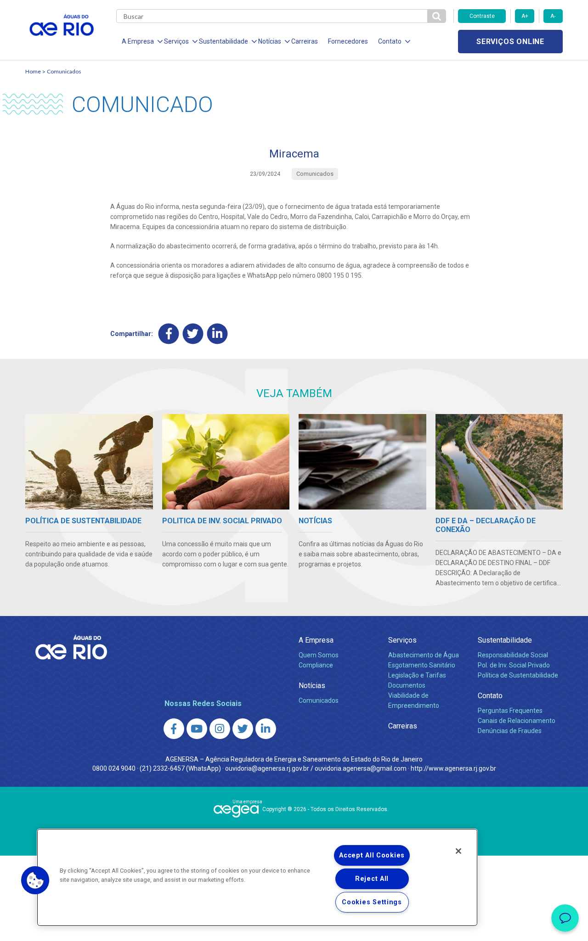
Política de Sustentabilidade (518, 675)
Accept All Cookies (372, 855)
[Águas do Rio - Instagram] (219, 728)
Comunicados (64, 71)
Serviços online (510, 41)
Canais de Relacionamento (516, 720)
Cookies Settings (372, 902)
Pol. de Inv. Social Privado (514, 665)
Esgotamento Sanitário (421, 665)
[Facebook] (168, 333)
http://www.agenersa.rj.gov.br (453, 768)
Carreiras (304, 41)
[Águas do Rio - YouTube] (197, 728)
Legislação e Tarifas (417, 675)
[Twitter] (193, 333)
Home (33, 71)
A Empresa (316, 640)
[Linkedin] (217, 333)
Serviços (402, 640)
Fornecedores (348, 41)
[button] (35, 880)
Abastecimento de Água (423, 655)
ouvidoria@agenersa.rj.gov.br (267, 768)
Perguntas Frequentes (510, 710)
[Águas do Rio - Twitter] (242, 728)
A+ (524, 16)
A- (552, 16)
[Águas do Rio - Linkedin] (265, 728)
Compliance (316, 665)
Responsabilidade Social (513, 655)
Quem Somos (319, 655)
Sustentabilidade (505, 640)
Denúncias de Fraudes (510, 730)
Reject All (372, 879)
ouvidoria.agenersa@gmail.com (361, 768)
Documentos (406, 685)
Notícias (312, 685)
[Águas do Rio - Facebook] (174, 728)
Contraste (482, 16)
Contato (490, 695)
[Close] (458, 851)
